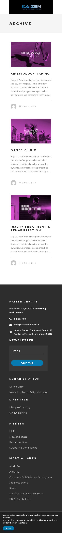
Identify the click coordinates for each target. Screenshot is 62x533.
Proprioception (18, 442)
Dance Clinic (23, 150)
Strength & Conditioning (23, 447)
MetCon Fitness (18, 436)
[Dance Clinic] (31, 131)
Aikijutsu (14, 471)
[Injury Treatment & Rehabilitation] (31, 207)
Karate (13, 488)
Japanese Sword (18, 482)
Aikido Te (14, 466)
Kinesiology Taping (30, 73)
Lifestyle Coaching (19, 407)
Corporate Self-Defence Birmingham (30, 477)
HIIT (11, 431)
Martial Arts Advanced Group (26, 493)
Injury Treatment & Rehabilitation (28, 392)
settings (24, 523)
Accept (8, 528)
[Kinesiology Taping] (31, 54)
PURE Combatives (19, 499)
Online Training (18, 413)
